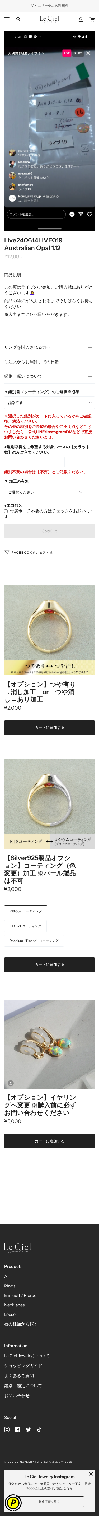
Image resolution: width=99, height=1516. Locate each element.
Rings (10, 1285)
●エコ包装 (13, 505)
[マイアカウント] (80, 19)
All (7, 1276)
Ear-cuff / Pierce (20, 1295)
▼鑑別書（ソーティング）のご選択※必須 (41, 391)
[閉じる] (91, 1474)
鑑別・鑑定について (23, 376)
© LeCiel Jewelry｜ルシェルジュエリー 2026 (38, 1461)
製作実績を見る (49, 1501)
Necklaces (14, 1304)
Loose (10, 1314)
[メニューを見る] (6, 19)
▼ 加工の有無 (16, 481)
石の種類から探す (21, 1323)
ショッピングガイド (23, 1365)
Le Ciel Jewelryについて (26, 1355)
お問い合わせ (17, 1395)
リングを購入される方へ (27, 347)
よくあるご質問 (19, 1375)
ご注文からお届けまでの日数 (31, 361)
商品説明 (12, 274)
